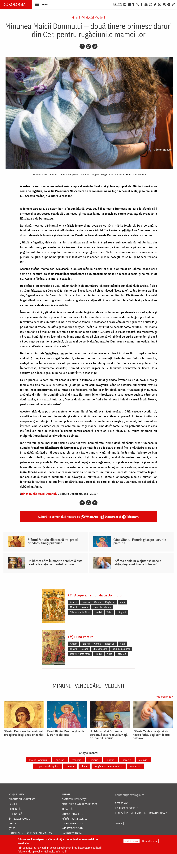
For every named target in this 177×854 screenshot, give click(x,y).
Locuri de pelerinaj (102, 607)
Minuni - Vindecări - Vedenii (89, 17)
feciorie (94, 760)
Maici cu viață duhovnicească (79, 804)
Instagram (111, 517)
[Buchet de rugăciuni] (133, 4)
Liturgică (14, 809)
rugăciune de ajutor (47, 766)
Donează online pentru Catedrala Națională (141, 813)
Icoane (84, 607)
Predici (98, 612)
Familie (13, 804)
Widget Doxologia (72, 828)
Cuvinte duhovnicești (22, 799)
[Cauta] (137, 4)
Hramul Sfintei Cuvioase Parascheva (30, 833)
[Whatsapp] (88, 46)
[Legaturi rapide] (173, 4)
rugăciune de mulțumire (108, 766)
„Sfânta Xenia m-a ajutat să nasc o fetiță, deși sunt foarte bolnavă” (137, 562)
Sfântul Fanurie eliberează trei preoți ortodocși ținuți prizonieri (53, 541)
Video (109, 612)
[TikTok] (155, 4)
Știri (12, 828)
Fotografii (121, 612)
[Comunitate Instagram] (164, 4)
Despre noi (121, 803)
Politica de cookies (126, 808)
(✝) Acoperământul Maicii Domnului (95, 595)
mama (70, 766)
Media (12, 823)
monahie (135, 766)
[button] (41, 4)
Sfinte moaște (100, 648)
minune (60, 760)
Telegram (132, 517)
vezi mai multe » (165, 696)
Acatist (73, 602)
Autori (66, 794)
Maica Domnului (38, 760)
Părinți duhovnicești (74, 799)
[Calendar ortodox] (125, 4)
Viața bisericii (18, 794)
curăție (110, 760)
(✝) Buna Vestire (80, 636)
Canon (97, 602)
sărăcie (127, 760)
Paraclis (86, 602)
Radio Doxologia (72, 833)
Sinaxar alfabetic (72, 814)
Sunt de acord (131, 841)
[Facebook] (141, 4)
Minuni (73, 607)
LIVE (119, 4)
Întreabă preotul (19, 818)
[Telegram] (169, 4)
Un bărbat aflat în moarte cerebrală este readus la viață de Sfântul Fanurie (55, 562)
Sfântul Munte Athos (80, 612)
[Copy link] (94, 46)
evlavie (143, 760)
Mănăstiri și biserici (74, 818)
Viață (122, 602)
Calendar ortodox (72, 823)
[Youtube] (146, 4)
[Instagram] (151, 4)
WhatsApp (91, 517)
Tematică (67, 809)
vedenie (76, 760)
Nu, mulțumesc (149, 841)
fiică (84, 766)
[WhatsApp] (160, 4)
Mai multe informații (55, 851)
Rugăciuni (110, 602)
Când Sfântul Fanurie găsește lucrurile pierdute (139, 541)
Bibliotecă (15, 814)
